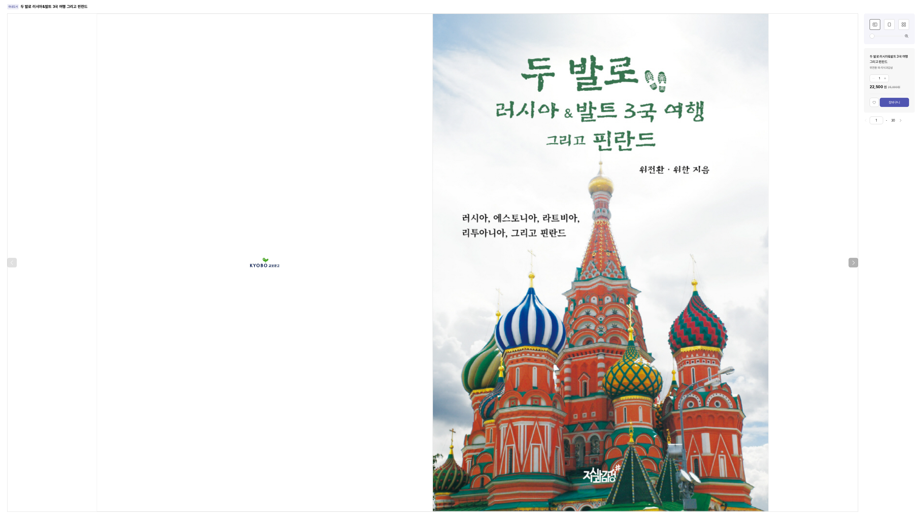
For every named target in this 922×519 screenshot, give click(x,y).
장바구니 (894, 102)
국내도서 (13, 6)
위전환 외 (875, 67)
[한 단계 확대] (906, 36)
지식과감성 (886, 67)
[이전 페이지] (12, 262)
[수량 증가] (885, 78)
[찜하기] (874, 102)
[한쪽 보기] (889, 24)
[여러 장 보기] (903, 24)
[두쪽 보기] (875, 24)
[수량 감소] (873, 78)
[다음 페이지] (853, 262)
